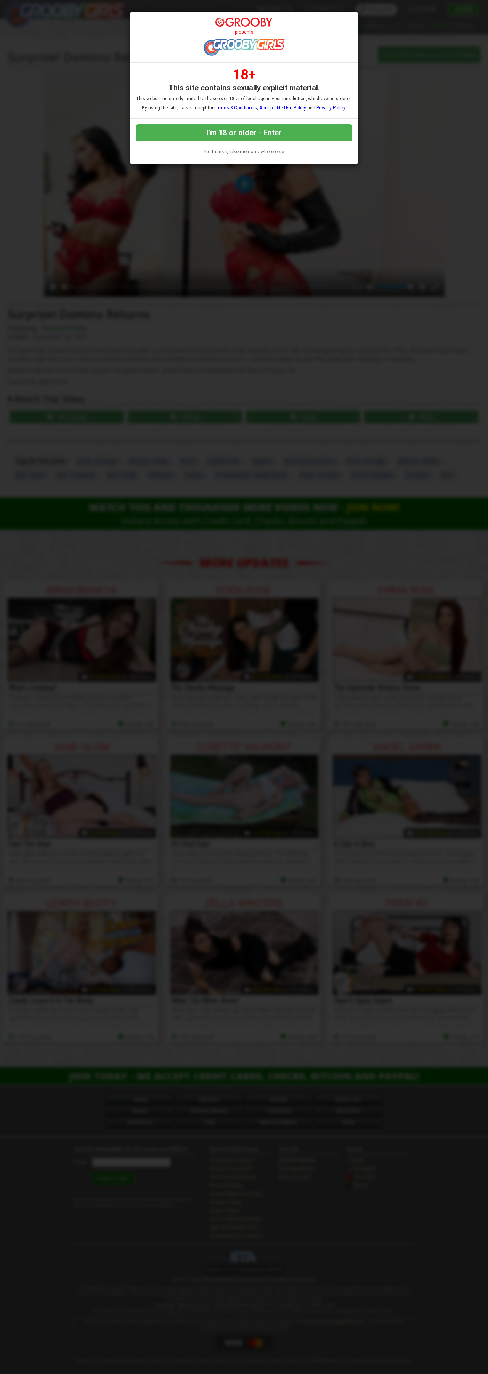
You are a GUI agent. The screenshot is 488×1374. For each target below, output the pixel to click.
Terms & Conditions (236, 108)
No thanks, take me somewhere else (244, 151)
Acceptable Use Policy (282, 108)
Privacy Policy (330, 108)
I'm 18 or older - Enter (244, 132)
